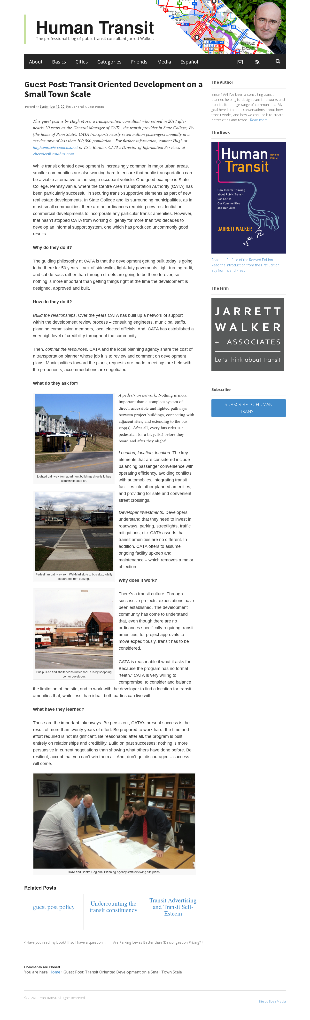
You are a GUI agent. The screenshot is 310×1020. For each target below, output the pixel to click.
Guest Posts (94, 106)
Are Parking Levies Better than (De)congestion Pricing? (157, 942)
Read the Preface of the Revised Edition (242, 259)
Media (164, 61)
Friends (139, 61)
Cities (82, 61)
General (77, 106)
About (36, 61)
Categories (109, 61)
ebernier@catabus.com (53, 154)
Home (54, 972)
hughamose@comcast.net (55, 147)
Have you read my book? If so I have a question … (65, 942)
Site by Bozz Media (272, 1001)
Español (189, 61)
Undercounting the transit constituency (114, 906)
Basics (59, 61)
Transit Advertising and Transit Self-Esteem (173, 906)
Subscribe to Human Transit (248, 407)
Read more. (259, 120)
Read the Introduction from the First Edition (245, 265)
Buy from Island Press (228, 270)
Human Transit (95, 27)
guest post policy (54, 906)
